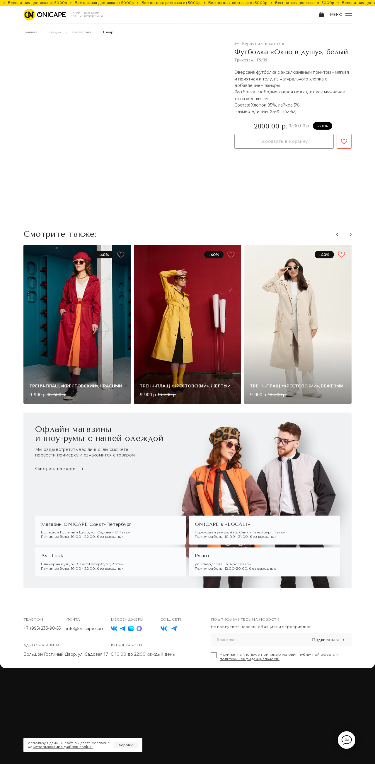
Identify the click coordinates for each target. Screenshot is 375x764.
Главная (30, 32)
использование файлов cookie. (63, 747)
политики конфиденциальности (249, 659)
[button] (351, 234)
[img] (164, 628)
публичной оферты (317, 654)
